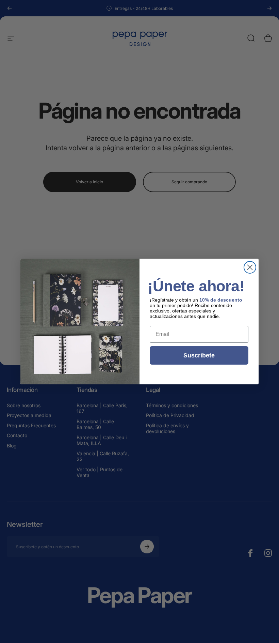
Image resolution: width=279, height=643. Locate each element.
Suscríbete (199, 355)
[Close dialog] (250, 267)
